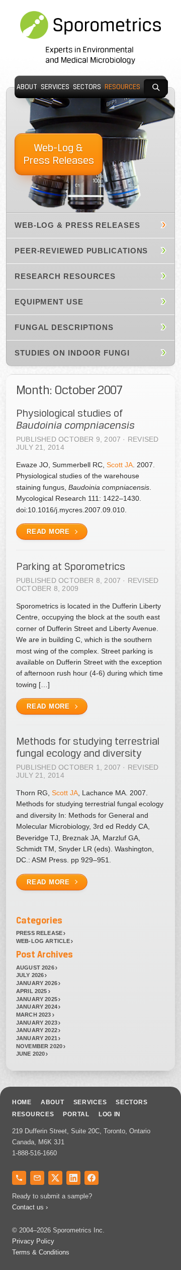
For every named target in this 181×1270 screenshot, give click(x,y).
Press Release (39, 933)
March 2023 (33, 1015)
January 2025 (36, 999)
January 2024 (36, 1007)
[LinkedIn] (73, 1178)
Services (55, 87)
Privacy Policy (33, 1241)
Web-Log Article (43, 941)
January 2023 (36, 1023)
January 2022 (36, 1030)
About (27, 87)
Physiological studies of (75, 419)
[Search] (156, 87)
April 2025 (31, 991)
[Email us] (37, 1178)
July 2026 (30, 975)
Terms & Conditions (40, 1252)
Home (22, 1102)
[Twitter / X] (55, 1178)
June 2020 (30, 1054)
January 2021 (36, 1038)
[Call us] (19, 1178)
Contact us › (30, 1207)
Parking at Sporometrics (70, 566)
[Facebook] (91, 1178)
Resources (122, 87)
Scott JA (120, 465)
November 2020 (39, 1046)
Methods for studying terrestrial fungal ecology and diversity (87, 747)
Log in (110, 1114)
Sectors (87, 87)
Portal (76, 1114)
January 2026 (36, 983)
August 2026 (35, 968)
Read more (48, 531)
